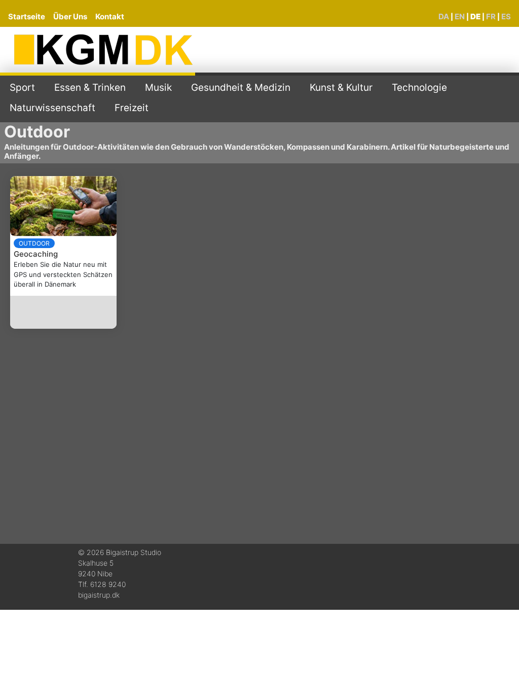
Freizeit (132, 108)
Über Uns (70, 16)
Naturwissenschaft (52, 108)
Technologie (419, 87)
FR (491, 16)
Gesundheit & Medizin (240, 87)
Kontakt (109, 16)
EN (460, 16)
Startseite (26, 16)
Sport (22, 87)
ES (506, 16)
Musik (158, 87)
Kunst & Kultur (341, 87)
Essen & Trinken (90, 87)
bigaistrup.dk (99, 595)
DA (443, 16)
